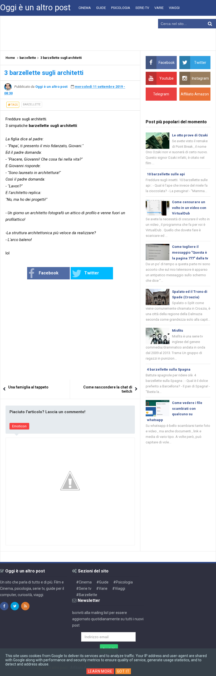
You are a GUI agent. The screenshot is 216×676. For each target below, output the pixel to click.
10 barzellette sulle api (166, 174)
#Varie (101, 588)
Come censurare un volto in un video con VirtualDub (189, 208)
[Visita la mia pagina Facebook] (4, 606)
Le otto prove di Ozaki (190, 135)
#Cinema (84, 582)
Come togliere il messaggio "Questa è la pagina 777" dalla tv (190, 252)
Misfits (177, 330)
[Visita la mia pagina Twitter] (15, 606)
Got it (123, 671)
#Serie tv (83, 588)
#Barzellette (86, 595)
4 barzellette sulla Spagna (168, 369)
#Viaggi (118, 588)
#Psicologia (123, 582)
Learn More (100, 671)
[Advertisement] (108, 33)
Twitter (91, 272)
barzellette (32, 104)
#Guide (102, 582)
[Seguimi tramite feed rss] (25, 606)
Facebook (48, 272)
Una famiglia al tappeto (28, 387)
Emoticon (19, 426)
